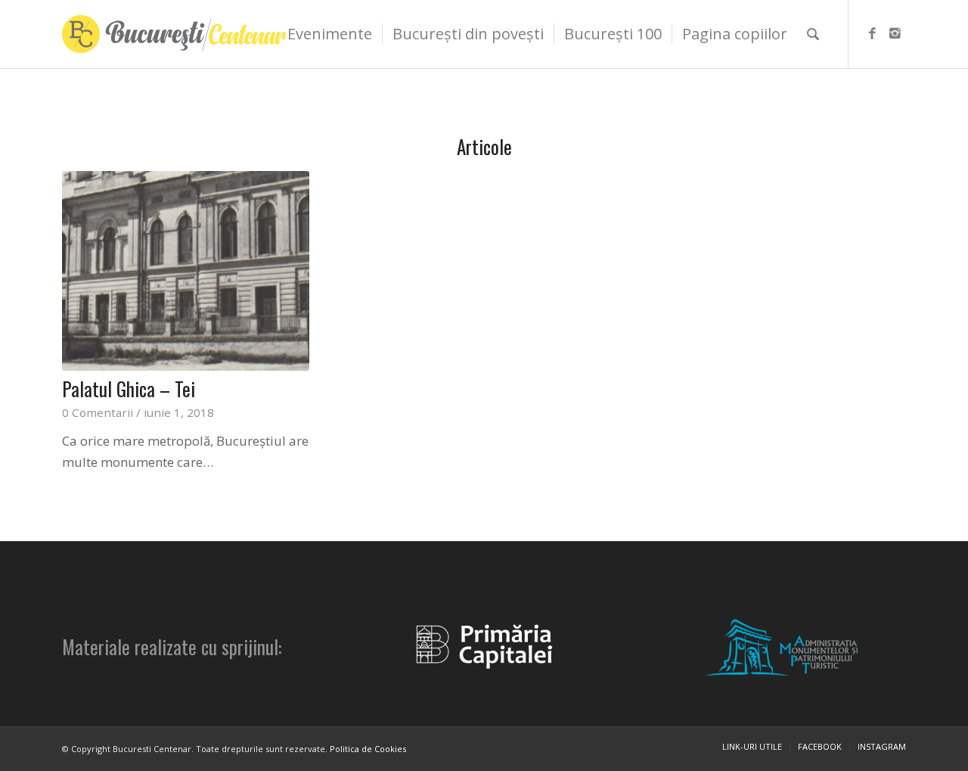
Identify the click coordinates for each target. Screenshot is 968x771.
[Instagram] (894, 33)
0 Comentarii (97, 412)
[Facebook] (872, 33)
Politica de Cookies (368, 748)
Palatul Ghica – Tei (128, 389)
